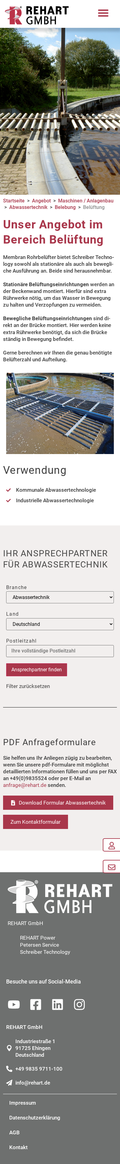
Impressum (22, 1103)
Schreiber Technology (45, 952)
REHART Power (37, 938)
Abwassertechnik (28, 207)
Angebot (41, 201)
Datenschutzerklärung (34, 1118)
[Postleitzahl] (60, 651)
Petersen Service (39, 945)
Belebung (65, 207)
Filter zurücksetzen (28, 686)
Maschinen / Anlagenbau (86, 201)
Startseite (14, 201)
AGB (14, 1132)
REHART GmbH (25, 923)
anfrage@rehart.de (24, 785)
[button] (103, 13)
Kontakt (18, 1147)
